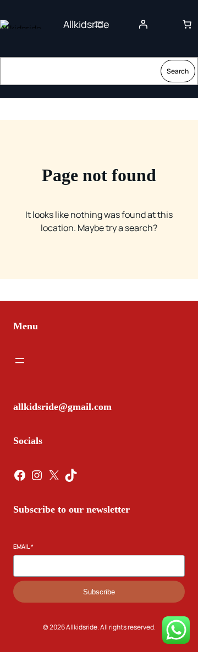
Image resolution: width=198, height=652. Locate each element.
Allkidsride (86, 24)
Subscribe (99, 592)
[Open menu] (99, 24)
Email (23, 546)
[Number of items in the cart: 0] (187, 24)
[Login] (143, 24)
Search (178, 71)
